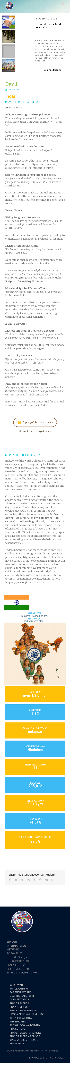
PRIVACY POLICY (35, 1058)
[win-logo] (21, 911)
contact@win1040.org (26, 972)
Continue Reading (52, 70)
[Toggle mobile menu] (63, 3)
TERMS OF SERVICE (54, 1058)
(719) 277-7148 (20, 968)
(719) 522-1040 (24, 964)
